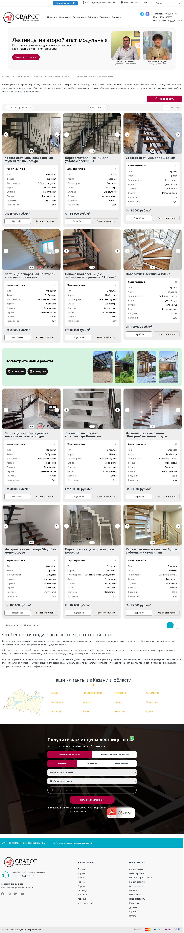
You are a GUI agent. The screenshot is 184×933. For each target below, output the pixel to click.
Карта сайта (34, 929)
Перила (81, 886)
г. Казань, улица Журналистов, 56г (100, 2)
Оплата (132, 915)
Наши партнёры (136, 873)
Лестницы (82, 890)
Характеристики (16, 168)
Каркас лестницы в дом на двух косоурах (90, 550)
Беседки (81, 869)
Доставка (133, 907)
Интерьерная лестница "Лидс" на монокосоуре (30, 550)
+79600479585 (170, 13)
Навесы (81, 881)
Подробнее (17, 221)
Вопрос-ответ (136, 886)
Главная (6, 76)
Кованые (82, 898)
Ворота (81, 873)
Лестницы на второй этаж (29, 76)
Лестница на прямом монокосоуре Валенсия (83, 434)
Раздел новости (137, 881)
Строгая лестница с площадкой (150, 158)
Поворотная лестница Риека (148, 274)
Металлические (85, 903)
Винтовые (82, 894)
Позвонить (98, 746)
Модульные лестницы (59, 76)
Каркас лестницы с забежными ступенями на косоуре (28, 159)
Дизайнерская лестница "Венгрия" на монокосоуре (146, 434)
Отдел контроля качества (141, 877)
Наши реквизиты (137, 898)
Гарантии (133, 911)
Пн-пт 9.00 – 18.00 (131, 2)
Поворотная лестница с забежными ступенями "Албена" (90, 275)
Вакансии (133, 890)
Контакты (134, 903)
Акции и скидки (136, 869)
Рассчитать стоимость (26, 57)
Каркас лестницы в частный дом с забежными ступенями (152, 550)
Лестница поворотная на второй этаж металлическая (29, 275)
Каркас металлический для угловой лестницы (86, 159)
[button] (6, 134)
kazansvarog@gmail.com (170, 20)
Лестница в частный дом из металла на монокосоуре (26, 434)
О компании (135, 894)
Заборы (81, 877)
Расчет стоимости (45, 221)
